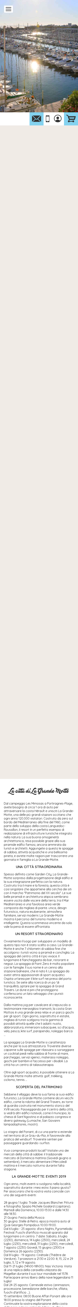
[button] (8, 9)
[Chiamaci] (47, 118)
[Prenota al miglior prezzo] (71, 119)
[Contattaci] (36, 119)
